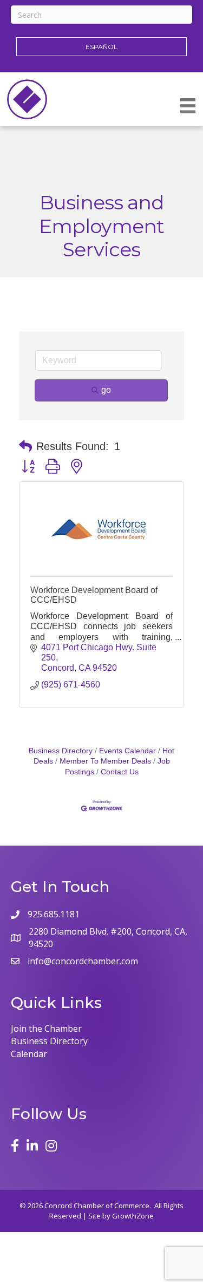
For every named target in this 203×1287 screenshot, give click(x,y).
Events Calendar (127, 751)
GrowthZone (133, 1216)
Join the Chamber (46, 1028)
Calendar (29, 1054)
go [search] (106, 389)
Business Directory (61, 751)
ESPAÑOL (101, 47)
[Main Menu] (188, 106)
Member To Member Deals (105, 761)
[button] (25, 446)
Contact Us (120, 772)
